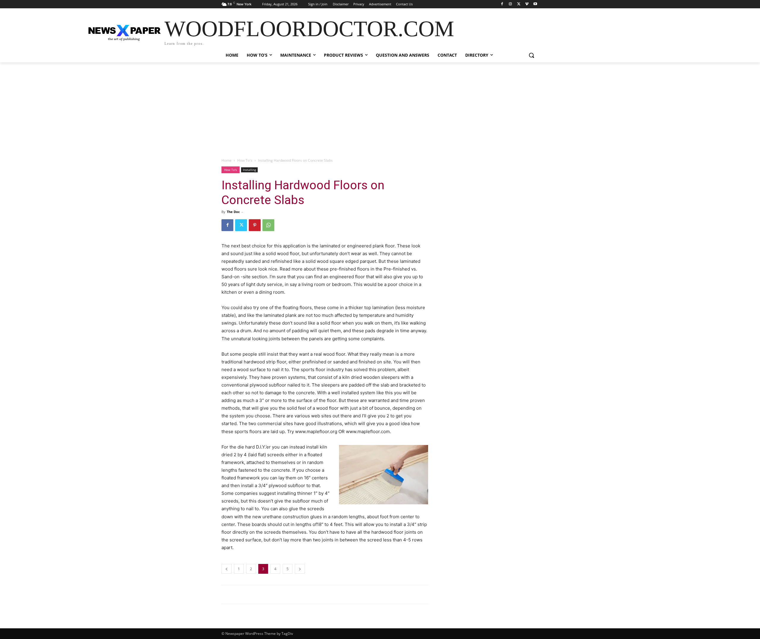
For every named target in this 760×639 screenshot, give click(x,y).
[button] (531, 55)
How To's (244, 160)
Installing (249, 170)
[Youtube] (535, 4)
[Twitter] (518, 4)
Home (226, 160)
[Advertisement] (380, 106)
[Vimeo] (526, 4)
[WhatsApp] (268, 225)
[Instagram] (510, 4)
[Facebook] (502, 4)
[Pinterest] (255, 225)
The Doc (233, 211)
